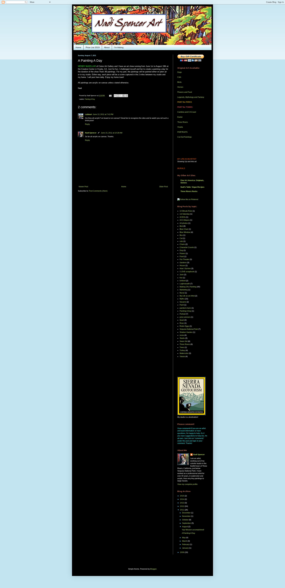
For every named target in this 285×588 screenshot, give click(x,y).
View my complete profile (187, 484)
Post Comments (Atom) (98, 191)
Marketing (184, 290)
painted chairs (185, 308)
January (185, 548)
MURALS (181, 168)
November (186, 516)
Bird (181, 226)
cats (181, 241)
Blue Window (185, 232)
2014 (182, 499)
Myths (182, 299)
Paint (182, 305)
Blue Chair (184, 229)
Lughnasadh (185, 284)
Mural (182, 293)
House (182, 266)
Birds (179, 82)
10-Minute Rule (186, 211)
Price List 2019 (93, 47)
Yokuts (182, 356)
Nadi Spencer (90, 133)
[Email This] (115, 95)
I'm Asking (119, 47)
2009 (182, 552)
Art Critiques (185, 220)
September (186, 523)
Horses (180, 87)
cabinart (88, 114)
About (107, 47)
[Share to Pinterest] (126, 95)
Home (78, 47)
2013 (182, 503)
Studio (182, 338)
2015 (182, 496)
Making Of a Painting (188, 287)
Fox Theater (184, 259)
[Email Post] (110, 95)
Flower (182, 253)
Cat (181, 238)
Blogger (153, 569)
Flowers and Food (184, 92)
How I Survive (185, 268)
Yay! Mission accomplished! (193, 530)
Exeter (180, 117)
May (184, 538)
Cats (179, 77)
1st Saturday (185, 214)
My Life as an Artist (187, 296)
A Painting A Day (188, 533)
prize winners (185, 317)
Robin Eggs (184, 326)
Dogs (179, 72)
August (185, 527)
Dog (181, 250)
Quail (182, 320)
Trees (182, 347)
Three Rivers (182, 122)
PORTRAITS (182, 132)
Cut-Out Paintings (184, 137)
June (182, 275)
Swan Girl (183, 341)
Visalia (180, 127)
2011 (182, 510)
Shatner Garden (186, 332)
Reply (87, 124)
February (186, 544)
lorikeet (183, 281)
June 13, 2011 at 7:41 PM (103, 114)
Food (182, 256)
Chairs (182, 244)
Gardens (183, 263)
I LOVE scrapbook (187, 272)
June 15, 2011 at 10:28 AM (111, 133)
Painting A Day (90, 99)
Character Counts (187, 247)
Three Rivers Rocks (188, 191)
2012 (182, 506)
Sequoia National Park (189, 329)
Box (181, 235)
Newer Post (83, 187)
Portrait (182, 314)
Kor (181, 278)
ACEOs (183, 217)
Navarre (183, 302)
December (186, 513)
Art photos (184, 223)
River (182, 323)
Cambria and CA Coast (186, 112)
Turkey (182, 350)
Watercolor (184, 353)
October (185, 520)
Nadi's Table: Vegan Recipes (192, 187)
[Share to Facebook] (123, 95)
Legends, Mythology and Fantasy (190, 97)
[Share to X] (120, 95)
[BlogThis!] (118, 95)
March (185, 541)
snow (182, 335)
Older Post (163, 187)
